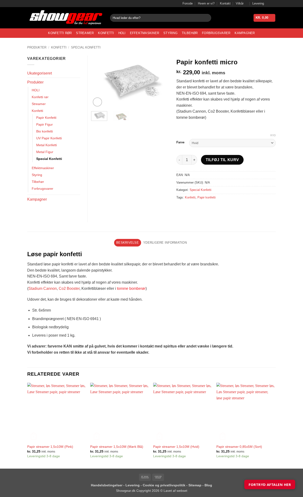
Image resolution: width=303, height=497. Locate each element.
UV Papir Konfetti (49, 138)
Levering (258, 3)
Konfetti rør (60, 33)
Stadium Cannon (42, 288)
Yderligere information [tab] (165, 242)
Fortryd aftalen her (270, 484)
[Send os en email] (273, 3)
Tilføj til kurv (222, 160)
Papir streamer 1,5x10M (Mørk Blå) (116, 447)
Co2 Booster (69, 288)
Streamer (85, 33)
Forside (188, 3)
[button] (265, 18)
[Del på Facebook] (181, 208)
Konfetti (106, 33)
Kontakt (225, 3)
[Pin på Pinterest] (206, 208)
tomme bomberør (131, 288)
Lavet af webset (175, 491)
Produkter (36, 47)
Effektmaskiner (144, 33)
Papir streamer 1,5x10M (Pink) (50, 447)
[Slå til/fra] (77, 82)
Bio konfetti (44, 131)
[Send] (207, 18)
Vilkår (240, 3)
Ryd (273, 135)
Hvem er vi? (206, 3)
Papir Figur (44, 124)
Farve (180, 142)
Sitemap (195, 485)
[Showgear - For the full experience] (65, 18)
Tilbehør (190, 33)
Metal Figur (44, 152)
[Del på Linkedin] (215, 208)
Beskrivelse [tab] (127, 242)
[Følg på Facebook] (268, 3)
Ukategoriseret (39, 73)
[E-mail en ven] (198, 208)
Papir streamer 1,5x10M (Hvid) (176, 447)
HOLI (122, 33)
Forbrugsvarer (216, 33)
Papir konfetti (206, 197)
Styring (170, 33)
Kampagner (245, 33)
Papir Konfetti (46, 117)
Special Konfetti (86, 47)
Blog (208, 485)
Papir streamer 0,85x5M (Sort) (239, 447)
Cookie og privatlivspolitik (164, 485)
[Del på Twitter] (189, 208)
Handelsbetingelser (106, 485)
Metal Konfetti (46, 145)
